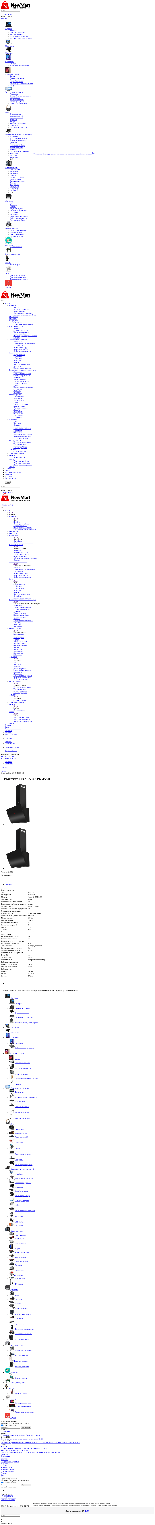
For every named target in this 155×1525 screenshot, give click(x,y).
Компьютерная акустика (22, 368)
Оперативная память (20, 408)
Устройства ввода (19, 379)
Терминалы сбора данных (22, 434)
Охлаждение (18, 413)
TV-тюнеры (17, 417)
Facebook (8, 762)
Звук (11, 353)
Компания (4, 1454)
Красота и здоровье (20, 446)
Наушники (17, 360)
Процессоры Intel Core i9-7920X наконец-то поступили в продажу (24, 1448)
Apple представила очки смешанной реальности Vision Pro (22, 1435)
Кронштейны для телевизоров (24, 343)
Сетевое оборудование (21, 376)
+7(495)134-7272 (7, 14)
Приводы (16, 410)
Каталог (8, 303)
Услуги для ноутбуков (21, 461)
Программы (17, 393)
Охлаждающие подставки (22, 313)
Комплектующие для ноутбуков (24, 315)
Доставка (4, 1458)
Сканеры (16, 425)
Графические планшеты (22, 436)
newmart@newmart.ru (8, 758)
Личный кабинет (11, 478)
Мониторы (13, 319)
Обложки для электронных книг (25, 336)
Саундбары (17, 366)
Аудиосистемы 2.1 (20, 357)
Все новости (5, 1431)
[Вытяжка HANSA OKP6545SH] (18, 824)
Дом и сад (13, 450)
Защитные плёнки (20, 334)
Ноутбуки (13, 305)
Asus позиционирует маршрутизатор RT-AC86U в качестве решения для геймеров (30, 1452)
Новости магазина (10, 1425)
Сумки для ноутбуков (21, 309)
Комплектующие (15, 395)
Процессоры (17, 412)
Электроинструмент (16, 453)
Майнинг (16, 385)
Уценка (12, 467)
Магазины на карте (8, 756)
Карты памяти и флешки (22, 374)
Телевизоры (17, 341)
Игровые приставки (20, 347)
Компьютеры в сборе (21, 381)
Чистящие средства (20, 383)
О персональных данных (10, 1462)
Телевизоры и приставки (18, 339)
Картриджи (17, 431)
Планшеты (17, 328)
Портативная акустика (21, 364)
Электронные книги (20, 330)
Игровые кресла (19, 457)
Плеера (16, 362)
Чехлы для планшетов (21, 332)
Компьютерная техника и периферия (23, 370)
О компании (9, 469)
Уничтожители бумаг (21, 438)
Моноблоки (13, 317)
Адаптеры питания (20, 311)
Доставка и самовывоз (13, 472)
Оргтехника (17, 432)
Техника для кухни (20, 448)
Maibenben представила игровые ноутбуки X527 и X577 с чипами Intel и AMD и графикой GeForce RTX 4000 (40, 1443)
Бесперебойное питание (22, 429)
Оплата (7, 470)
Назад (11, 512)
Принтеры (17, 423)
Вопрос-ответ (6, 1477)
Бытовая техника (15, 440)
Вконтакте (9, 764)
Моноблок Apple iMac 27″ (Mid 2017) (14, 1450)
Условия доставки (7, 1469)
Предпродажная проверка (22, 465)
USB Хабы (17, 391)
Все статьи (5, 1446)
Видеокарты (17, 398)
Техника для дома (19, 444)
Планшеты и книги (16, 326)
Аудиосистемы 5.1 (20, 358)
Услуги (12, 459)
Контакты (8, 476)
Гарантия (8, 474)
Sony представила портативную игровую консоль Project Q (22, 1439)
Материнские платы (20, 404)
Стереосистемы (19, 355)
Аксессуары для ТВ (20, 349)
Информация (5, 1463)
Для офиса (13, 419)
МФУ (15, 421)
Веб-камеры (17, 389)
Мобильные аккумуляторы (23, 324)
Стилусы (16, 338)
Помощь (4, 1465)
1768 (87, 1511)
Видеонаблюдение (20, 427)
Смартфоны (14, 320)
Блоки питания (18, 396)
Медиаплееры (18, 345)
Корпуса (16, 402)
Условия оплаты (6, 1467)
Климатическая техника (22, 442)
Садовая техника (19, 451)
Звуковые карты (19, 406)
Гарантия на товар (7, 1471)
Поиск (8, 482)
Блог (2, 1475)
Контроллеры (18, 415)
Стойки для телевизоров (22, 351)
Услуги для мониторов (21, 463)
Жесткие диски (18, 400)
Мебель (12, 455)
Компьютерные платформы (23, 387)
